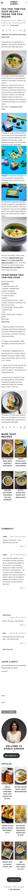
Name (3, 695)
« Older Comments (7, 649)
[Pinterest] (10, 30)
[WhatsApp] (17, 30)
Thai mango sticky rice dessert (11, 267)
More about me (10, 756)
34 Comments (14, 25)
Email (3, 702)
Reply (22, 546)
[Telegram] (13, 30)
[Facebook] (6, 30)
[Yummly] (20, 30)
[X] (2, 30)
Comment (4, 671)
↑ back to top (14, 880)
